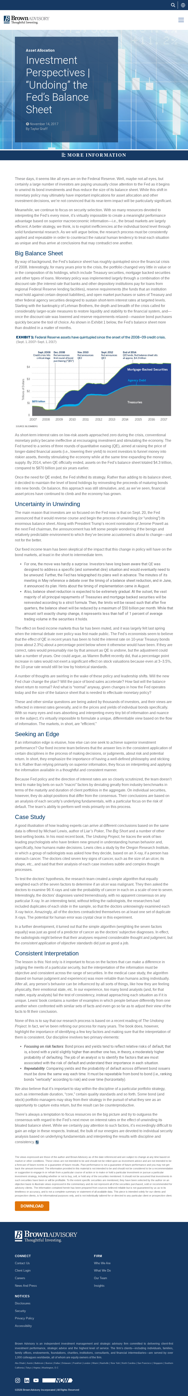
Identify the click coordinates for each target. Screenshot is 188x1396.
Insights (99, 1285)
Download (32, 1206)
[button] (183, 5)
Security (20, 1311)
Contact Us (22, 1263)
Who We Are (102, 1263)
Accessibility (23, 1326)
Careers (20, 1278)
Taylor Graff (39, 129)
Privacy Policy (24, 1318)
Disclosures (22, 1303)
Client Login (22, 1270)
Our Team (100, 1278)
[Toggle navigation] (181, 20)
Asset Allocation (40, 50)
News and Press (26, 1285)
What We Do (102, 1270)
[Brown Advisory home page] (25, 19)
